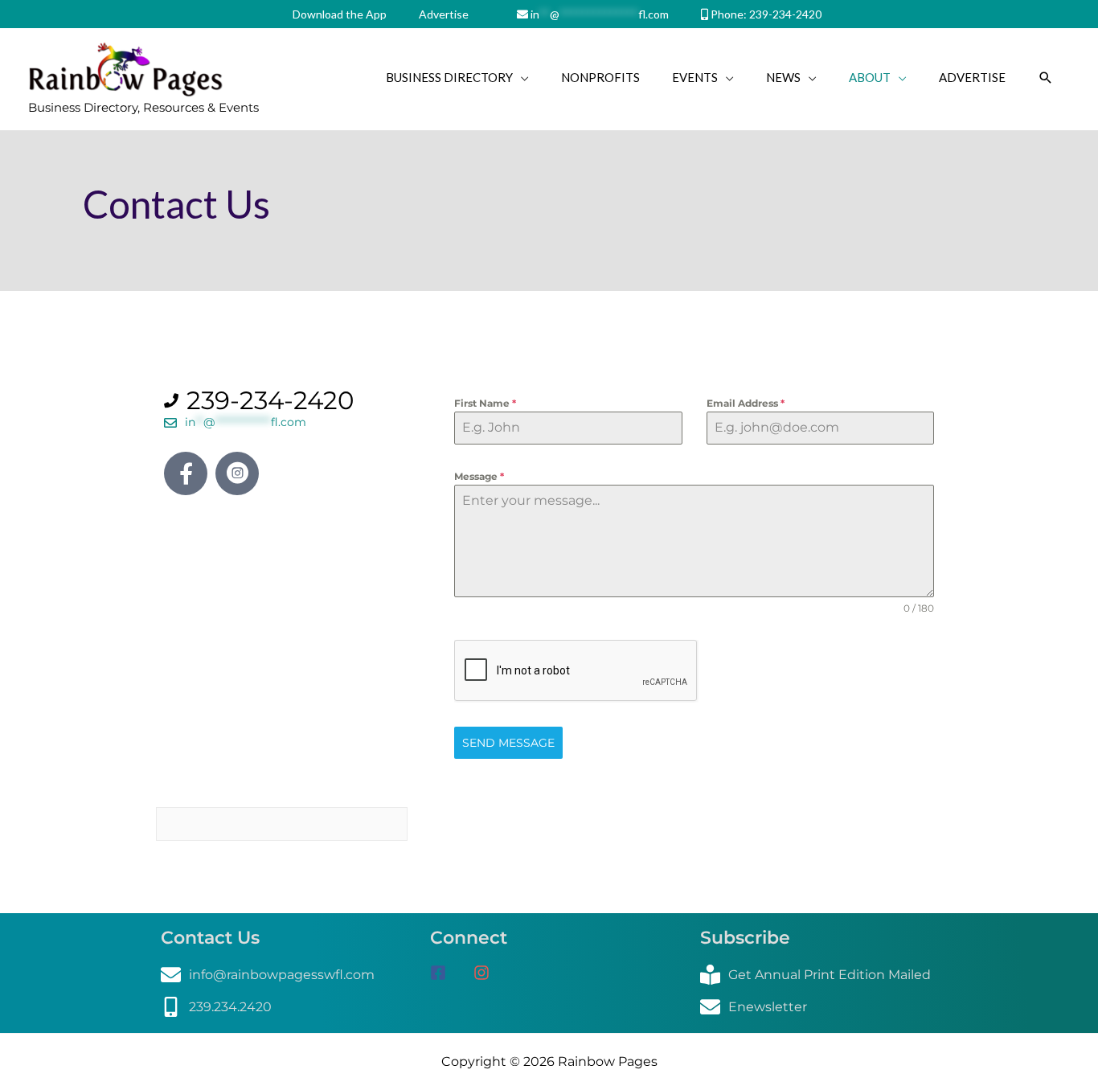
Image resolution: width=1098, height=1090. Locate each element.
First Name (485, 403)
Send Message (508, 743)
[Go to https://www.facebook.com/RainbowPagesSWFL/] (185, 473)
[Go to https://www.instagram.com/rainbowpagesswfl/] (237, 473)
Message (479, 476)
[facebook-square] (450, 973)
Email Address (746, 403)
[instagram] (487, 973)
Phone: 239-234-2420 (764, 14)
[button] (1046, 78)
